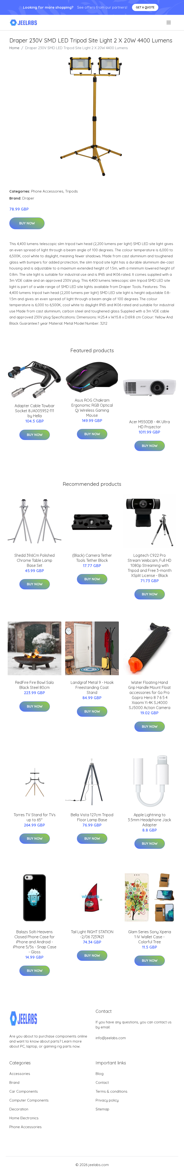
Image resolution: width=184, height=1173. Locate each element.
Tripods (71, 191)
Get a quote (145, 7)
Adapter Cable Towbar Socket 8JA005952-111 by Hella (35, 410)
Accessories (19, 1073)
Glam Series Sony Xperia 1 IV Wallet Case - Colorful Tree (149, 936)
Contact (102, 1082)
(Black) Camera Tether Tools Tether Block (92, 558)
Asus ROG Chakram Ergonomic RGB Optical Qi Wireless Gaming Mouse (92, 408)
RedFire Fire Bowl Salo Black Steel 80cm (34, 685)
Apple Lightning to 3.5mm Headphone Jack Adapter (149, 819)
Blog (100, 1073)
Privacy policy (107, 1100)
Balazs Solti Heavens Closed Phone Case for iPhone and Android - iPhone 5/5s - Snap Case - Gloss (34, 941)
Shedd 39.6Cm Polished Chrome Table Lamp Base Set (34, 560)
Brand (14, 1082)
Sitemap (102, 1109)
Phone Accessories (47, 191)
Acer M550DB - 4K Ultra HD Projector (149, 424)
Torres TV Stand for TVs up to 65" (35, 817)
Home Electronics (24, 1118)
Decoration (18, 1109)
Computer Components (29, 1100)
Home (14, 48)
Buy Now (27, 223)
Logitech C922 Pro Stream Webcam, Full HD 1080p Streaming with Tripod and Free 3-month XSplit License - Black (150, 565)
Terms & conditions (111, 1091)
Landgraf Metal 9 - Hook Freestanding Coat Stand (92, 687)
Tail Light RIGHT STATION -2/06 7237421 (92, 934)
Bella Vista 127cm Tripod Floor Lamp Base (92, 817)
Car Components (23, 1091)
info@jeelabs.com (111, 1038)
